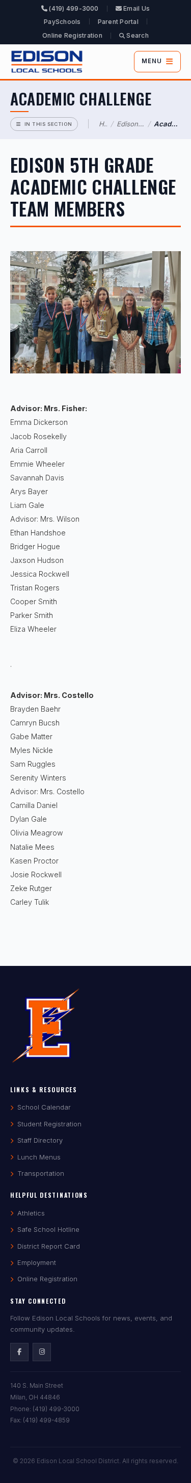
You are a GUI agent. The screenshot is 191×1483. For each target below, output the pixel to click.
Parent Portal (118, 21)
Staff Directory (40, 1140)
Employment (36, 1262)
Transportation (40, 1173)
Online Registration (72, 35)
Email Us (136, 8)
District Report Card (48, 1246)
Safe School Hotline (48, 1229)
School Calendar (44, 1107)
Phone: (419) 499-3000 (44, 1409)
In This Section (48, 124)
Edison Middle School (130, 124)
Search (137, 35)
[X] (42, 1352)
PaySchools (62, 21)
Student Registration (49, 1124)
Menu (152, 61)
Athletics (31, 1213)
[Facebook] (19, 1352)
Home (102, 124)
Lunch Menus (39, 1157)
